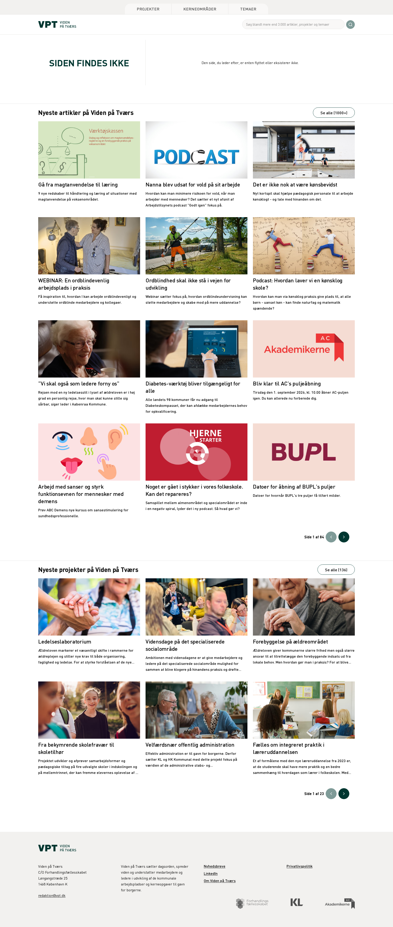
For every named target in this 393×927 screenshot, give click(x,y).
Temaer (248, 8)
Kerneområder (199, 8)
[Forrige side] (331, 537)
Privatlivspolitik (299, 866)
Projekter (148, 8)
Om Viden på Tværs (220, 880)
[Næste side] (343, 537)
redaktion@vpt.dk (52, 895)
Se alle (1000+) (333, 112)
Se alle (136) (336, 569)
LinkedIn (211, 873)
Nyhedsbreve (214, 866)
